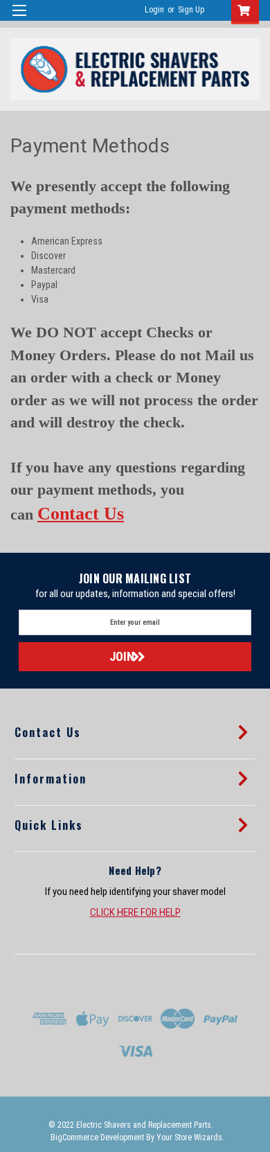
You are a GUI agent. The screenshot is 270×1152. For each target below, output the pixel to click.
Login (154, 10)
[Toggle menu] (19, 19)
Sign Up (191, 10)
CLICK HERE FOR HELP (135, 912)
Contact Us (80, 514)
